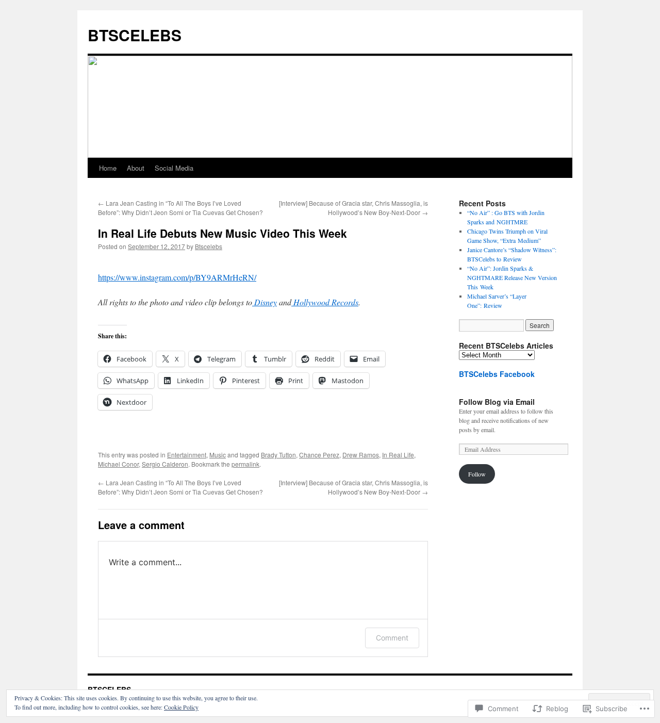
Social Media (174, 168)
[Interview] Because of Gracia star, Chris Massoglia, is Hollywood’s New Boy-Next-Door (353, 208)
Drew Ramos (360, 454)
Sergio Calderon (165, 463)
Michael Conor (118, 463)
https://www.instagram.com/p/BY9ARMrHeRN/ (177, 277)
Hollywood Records (324, 302)
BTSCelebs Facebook (497, 374)
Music (217, 454)
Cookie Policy (181, 707)
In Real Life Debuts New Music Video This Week (222, 233)
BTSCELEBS (135, 35)
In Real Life (398, 454)
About (135, 168)
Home (108, 168)
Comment (392, 637)
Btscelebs (208, 246)
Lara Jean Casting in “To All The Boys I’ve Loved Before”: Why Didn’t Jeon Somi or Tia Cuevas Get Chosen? (180, 208)
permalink (245, 463)
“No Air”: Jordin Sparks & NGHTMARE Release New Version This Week (512, 277)
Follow (477, 474)
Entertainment (186, 454)
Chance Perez (319, 454)
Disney (264, 302)
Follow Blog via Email (497, 402)
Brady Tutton (278, 454)
